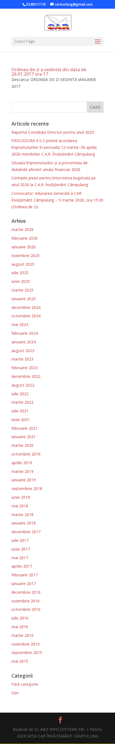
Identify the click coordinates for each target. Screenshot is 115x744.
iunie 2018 (20, 497)
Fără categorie (24, 684)
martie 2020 (22, 445)
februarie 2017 (24, 574)
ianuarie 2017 (23, 583)
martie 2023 (22, 359)
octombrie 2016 (25, 609)
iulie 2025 (19, 272)
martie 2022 (22, 402)
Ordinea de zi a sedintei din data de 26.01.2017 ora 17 (48, 71)
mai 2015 (19, 661)
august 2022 (22, 385)
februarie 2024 (24, 333)
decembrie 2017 (25, 531)
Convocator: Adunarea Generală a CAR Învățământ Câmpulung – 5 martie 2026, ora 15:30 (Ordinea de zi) (57, 200)
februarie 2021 (24, 428)
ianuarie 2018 (23, 523)
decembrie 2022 (25, 376)
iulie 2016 (19, 618)
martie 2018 (22, 514)
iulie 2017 (19, 540)
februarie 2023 (24, 367)
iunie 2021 (20, 419)
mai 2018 (19, 506)
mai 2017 (19, 557)
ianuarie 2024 (23, 342)
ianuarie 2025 (23, 298)
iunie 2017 (20, 549)
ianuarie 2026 (23, 246)
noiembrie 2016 (25, 601)
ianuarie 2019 (23, 479)
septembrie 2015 (26, 652)
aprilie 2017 (21, 566)
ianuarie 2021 (23, 436)
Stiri (14, 693)
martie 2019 (22, 471)
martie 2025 (22, 290)
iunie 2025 (20, 281)
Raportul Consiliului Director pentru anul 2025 (52, 132)
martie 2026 (22, 229)
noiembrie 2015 (25, 644)
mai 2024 (19, 324)
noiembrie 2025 (25, 255)
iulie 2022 (19, 393)
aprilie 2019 (21, 462)
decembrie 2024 (25, 307)
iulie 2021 (19, 410)
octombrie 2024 (25, 315)
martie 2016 (22, 635)
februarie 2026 (24, 238)
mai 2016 (19, 626)
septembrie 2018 (26, 488)
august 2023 (22, 350)
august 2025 (22, 264)
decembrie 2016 (25, 592)
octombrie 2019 (25, 454)
